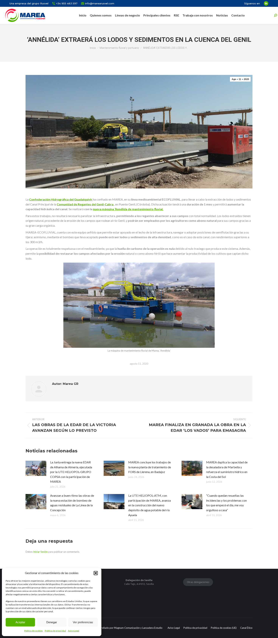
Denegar (51, 622)
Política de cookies (33, 630)
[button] (96, 573)
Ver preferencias (83, 622)
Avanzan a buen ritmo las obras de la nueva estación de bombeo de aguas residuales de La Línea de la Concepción (72, 503)
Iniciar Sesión (40, 551)
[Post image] (36, 468)
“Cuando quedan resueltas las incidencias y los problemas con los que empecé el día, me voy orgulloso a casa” (226, 503)
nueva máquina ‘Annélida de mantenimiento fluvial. (128, 209)
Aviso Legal (73, 630)
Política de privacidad (55, 630)
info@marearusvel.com (99, 3)
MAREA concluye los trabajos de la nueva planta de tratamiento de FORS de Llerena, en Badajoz (149, 467)
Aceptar (20, 622)
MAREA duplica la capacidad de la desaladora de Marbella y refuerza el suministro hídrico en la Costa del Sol (227, 469)
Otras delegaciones (198, 582)
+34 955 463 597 (66, 3)
